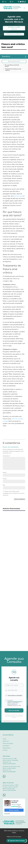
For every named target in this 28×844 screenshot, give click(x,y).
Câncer (13, 583)
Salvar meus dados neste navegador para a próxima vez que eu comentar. (13, 493)
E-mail (5, 478)
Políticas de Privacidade (14, 836)
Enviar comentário (20, 499)
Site (4, 485)
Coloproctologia (15, 540)
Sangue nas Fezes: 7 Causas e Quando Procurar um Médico (13, 537)
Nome (5, 472)
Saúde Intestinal (8, 542)
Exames (18, 625)
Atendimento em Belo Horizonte (14, 28)
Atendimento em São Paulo (14, 34)
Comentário (6, 456)
